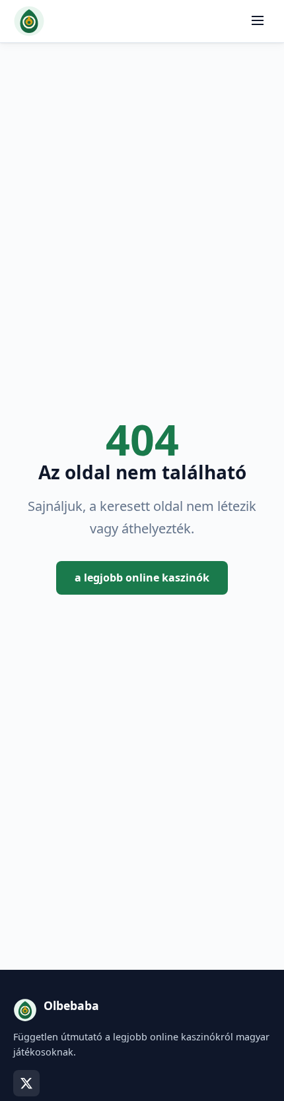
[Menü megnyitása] (257, 21)
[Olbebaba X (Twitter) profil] (26, 1083)
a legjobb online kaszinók (142, 577)
